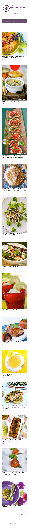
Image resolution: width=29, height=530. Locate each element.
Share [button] (3, 59)
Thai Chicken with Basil (11, 266)
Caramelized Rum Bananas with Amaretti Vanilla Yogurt (14, 189)
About (4, 13)
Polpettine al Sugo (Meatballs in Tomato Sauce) (14, 473)
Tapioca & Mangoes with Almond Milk (11, 375)
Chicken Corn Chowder (11, 101)
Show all (22, 21)
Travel (14, 13)
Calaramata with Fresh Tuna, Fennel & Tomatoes (13, 57)
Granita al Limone (9, 310)
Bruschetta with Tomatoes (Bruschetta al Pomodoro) (12, 156)
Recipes (9, 13)
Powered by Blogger (15, 523)
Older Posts (23, 514)
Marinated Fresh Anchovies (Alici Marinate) (13, 234)
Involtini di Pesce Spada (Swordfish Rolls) (11, 440)
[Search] (26, 2)
